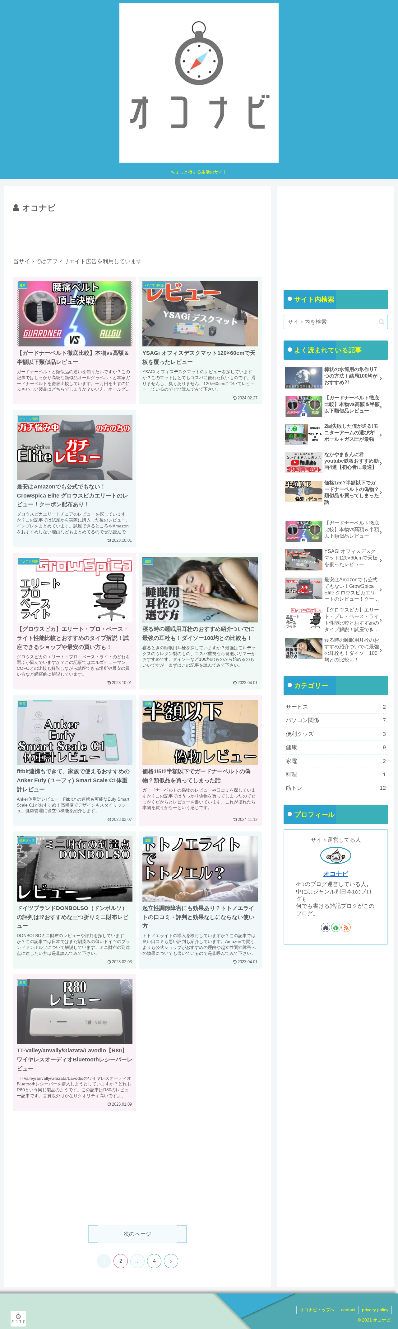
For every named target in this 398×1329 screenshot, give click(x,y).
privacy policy (375, 1309)
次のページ (137, 1234)
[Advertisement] (137, 232)
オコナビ (335, 873)
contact (348, 1309)
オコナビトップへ (317, 1309)
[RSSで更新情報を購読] (346, 927)
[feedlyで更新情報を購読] (335, 927)
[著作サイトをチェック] (325, 927)
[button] (381, 322)
